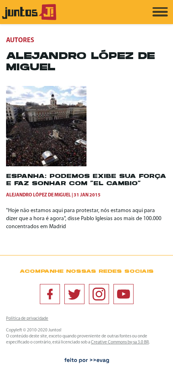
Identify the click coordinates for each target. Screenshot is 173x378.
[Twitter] (74, 294)
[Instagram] (99, 294)
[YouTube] (123, 294)
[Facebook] (50, 294)
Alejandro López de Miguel (38, 195)
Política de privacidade (27, 319)
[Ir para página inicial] (29, 19)
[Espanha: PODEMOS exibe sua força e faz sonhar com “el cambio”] (46, 165)
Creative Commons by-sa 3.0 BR (120, 342)
